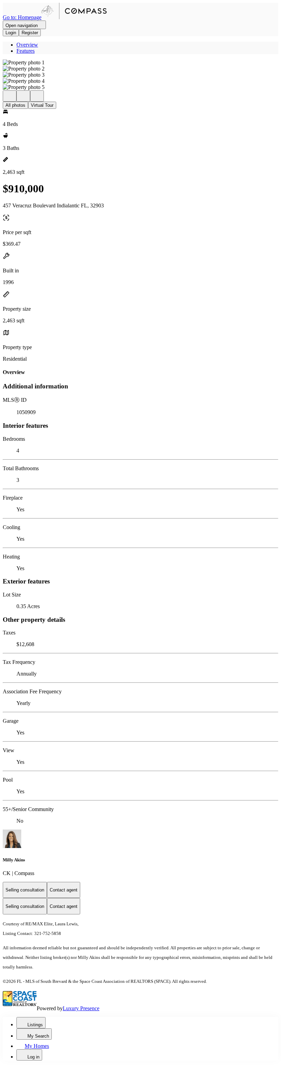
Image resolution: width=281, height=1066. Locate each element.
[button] (140, 63)
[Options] (9, 96)
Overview (27, 45)
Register (30, 32)
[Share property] (37, 96)
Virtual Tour (42, 105)
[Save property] (23, 96)
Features (25, 51)
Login (10, 32)
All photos (15, 105)
